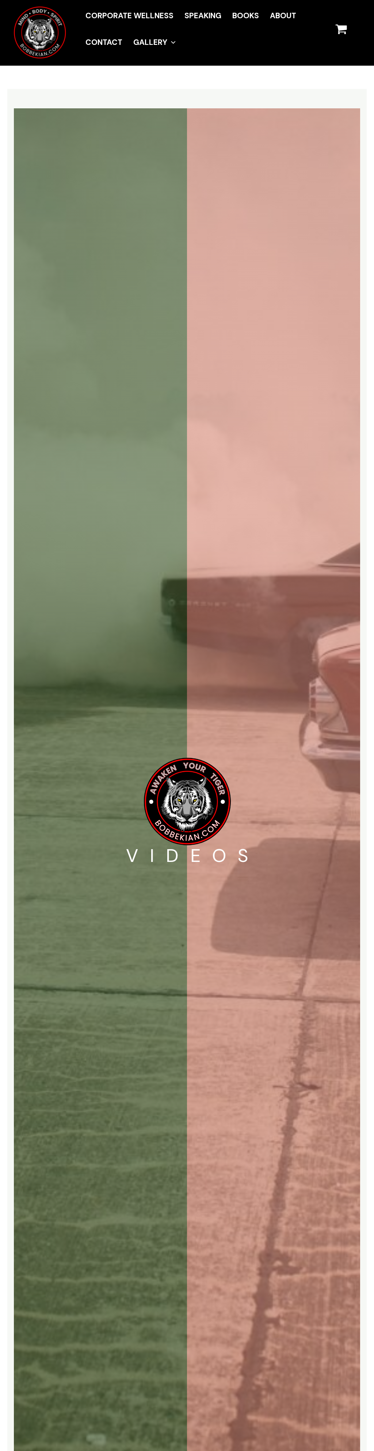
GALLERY (150, 42)
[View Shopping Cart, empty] (346, 33)
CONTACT (103, 42)
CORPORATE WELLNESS (129, 16)
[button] (171, 42)
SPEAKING (202, 16)
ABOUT (283, 16)
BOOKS (245, 16)
